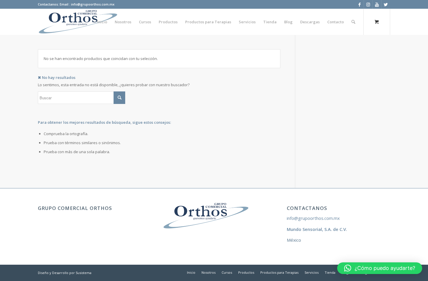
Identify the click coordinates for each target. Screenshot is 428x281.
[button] (379, 268)
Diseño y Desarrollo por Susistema (64, 273)
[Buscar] (353, 22)
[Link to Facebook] (359, 4)
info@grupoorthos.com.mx (313, 218)
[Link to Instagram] (368, 4)
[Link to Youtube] (377, 4)
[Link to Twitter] (385, 4)
